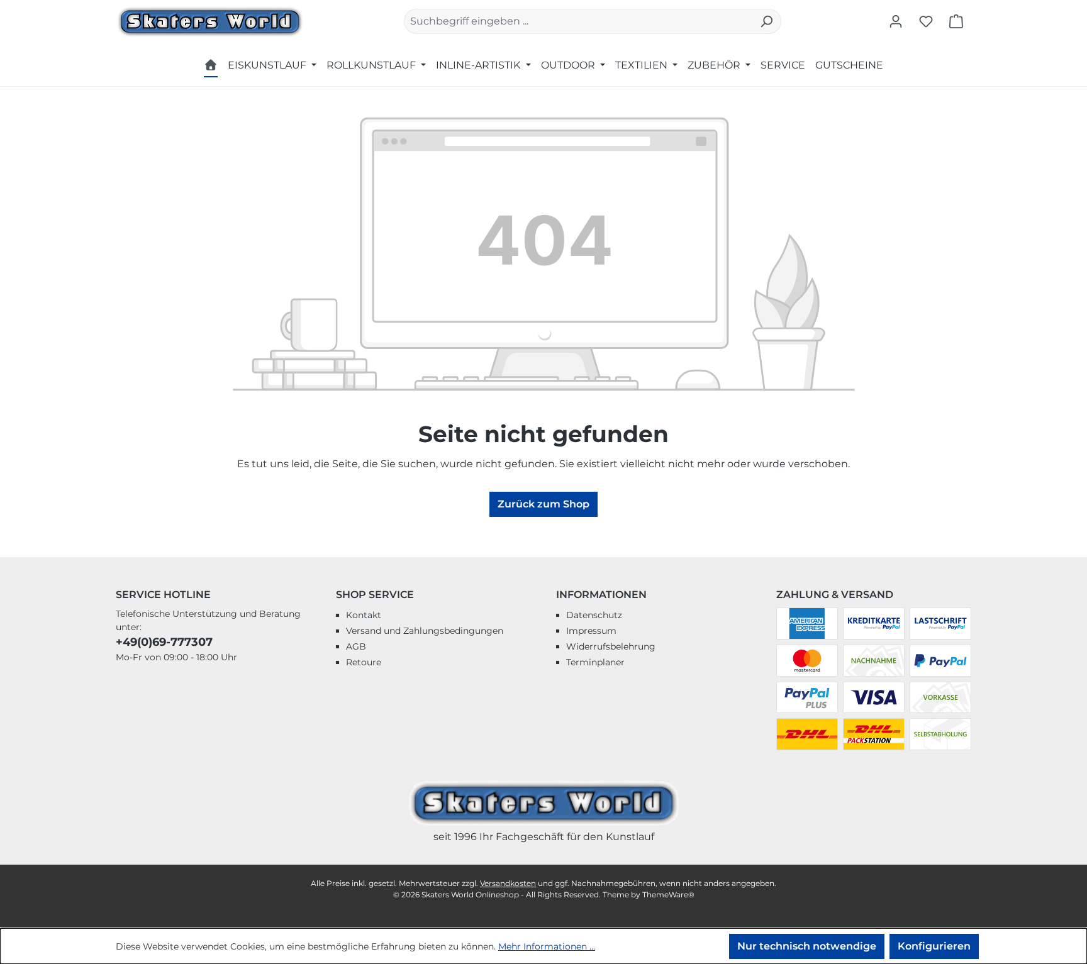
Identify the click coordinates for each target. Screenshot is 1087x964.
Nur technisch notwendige (806, 946)
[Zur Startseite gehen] (210, 20)
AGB (356, 646)
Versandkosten (508, 883)
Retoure (363, 662)
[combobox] (578, 21)
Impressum (591, 630)
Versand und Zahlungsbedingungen (424, 630)
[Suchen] (766, 21)
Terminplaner (595, 662)
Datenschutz (594, 615)
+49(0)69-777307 (164, 642)
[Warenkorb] (956, 21)
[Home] (211, 67)
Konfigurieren (934, 946)
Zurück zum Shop (543, 504)
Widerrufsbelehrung (610, 646)
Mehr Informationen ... (546, 946)
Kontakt (363, 615)
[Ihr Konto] (896, 21)
